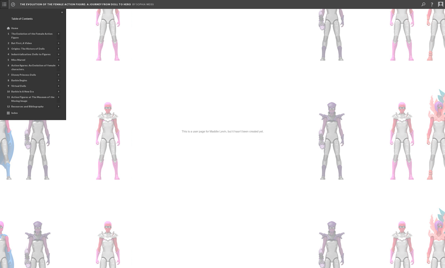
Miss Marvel (18, 59)
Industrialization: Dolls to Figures (31, 54)
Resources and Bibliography (27, 106)
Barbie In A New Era (22, 91)
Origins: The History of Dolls (28, 48)
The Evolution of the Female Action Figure (31, 35)
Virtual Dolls (18, 86)
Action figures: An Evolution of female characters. (33, 67)
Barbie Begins (19, 80)
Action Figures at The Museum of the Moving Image (32, 99)
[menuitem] (4, 4)
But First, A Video (21, 43)
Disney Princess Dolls (23, 74)
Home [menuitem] (14, 28)
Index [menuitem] (14, 113)
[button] (432, 4)
